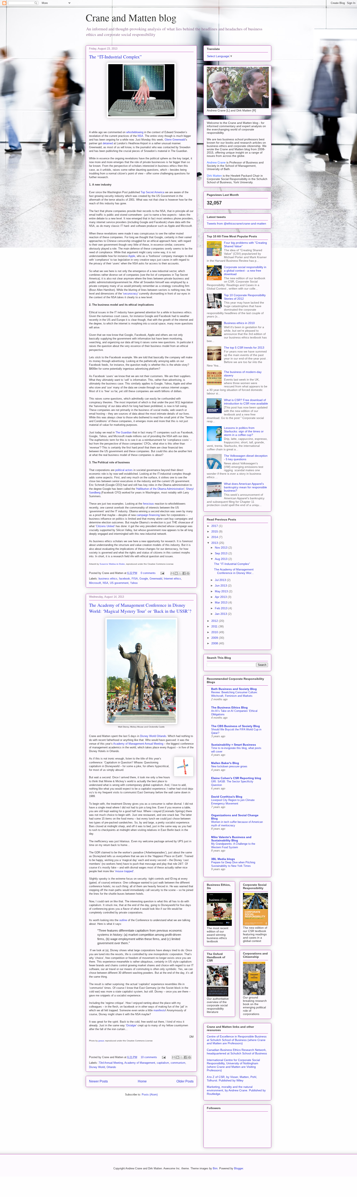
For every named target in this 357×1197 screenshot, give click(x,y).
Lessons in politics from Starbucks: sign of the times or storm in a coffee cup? (244, 431)
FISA (135, 578)
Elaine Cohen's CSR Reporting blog (236, 778)
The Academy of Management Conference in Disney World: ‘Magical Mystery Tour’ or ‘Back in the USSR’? (140, 608)
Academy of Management (139, 1062)
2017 (215, 526)
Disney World (97, 1067)
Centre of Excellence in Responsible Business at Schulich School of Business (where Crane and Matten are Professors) (237, 1040)
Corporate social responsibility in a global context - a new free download (245, 270)
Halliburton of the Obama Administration (160, 488)
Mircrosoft (95, 582)
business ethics (108, 578)
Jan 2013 (221, 613)
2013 (215, 542)
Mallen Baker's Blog (225, 763)
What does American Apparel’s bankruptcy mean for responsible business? (245, 487)
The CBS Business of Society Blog (235, 726)
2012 (215, 620)
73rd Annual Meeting (111, 1062)
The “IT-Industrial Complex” (115, 57)
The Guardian (123, 432)
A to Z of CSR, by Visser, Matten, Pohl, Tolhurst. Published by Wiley (232, 1078)
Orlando (111, 1067)
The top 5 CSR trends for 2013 (244, 347)
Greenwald (156, 578)
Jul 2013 (221, 580)
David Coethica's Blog (226, 796)
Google (143, 578)
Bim (215, 1168)
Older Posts (185, 1081)
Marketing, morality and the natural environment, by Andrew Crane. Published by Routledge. (236, 1090)
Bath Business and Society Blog (234, 689)
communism (178, 1062)
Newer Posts (98, 1081)
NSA (140, 135)
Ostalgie (131, 1025)
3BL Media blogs (223, 859)
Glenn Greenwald (175, 139)
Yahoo (134, 582)
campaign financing (148, 515)
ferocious (148, 503)
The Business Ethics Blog (229, 707)
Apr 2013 (221, 596)
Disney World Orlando (153, 736)
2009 (215, 637)
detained (108, 143)
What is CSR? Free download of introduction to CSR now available (246, 401)
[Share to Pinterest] (188, 573)
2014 (215, 537)
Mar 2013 (221, 602)
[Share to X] (180, 573)
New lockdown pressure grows (229, 766)
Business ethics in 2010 (239, 323)
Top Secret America (152, 192)
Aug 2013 (221, 559)
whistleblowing (134, 132)
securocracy (130, 293)
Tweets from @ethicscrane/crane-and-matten (236, 223)
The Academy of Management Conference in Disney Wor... (234, 571)
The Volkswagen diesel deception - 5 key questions (246, 457)
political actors (124, 470)
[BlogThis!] (176, 573)
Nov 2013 (221, 547)
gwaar (101, 1041)
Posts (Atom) (150, 1094)
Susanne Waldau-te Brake (112, 564)
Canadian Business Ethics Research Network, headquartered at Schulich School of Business (237, 1051)
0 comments (148, 573)
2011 (214, 626)
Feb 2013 (221, 608)
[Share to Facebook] (184, 573)
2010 (215, 632)
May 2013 (222, 591)
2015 (215, 531)
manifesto (159, 1010)
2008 (215, 643)
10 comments (149, 1057)
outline (123, 920)
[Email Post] (162, 573)
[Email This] (172, 573)
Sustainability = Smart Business (233, 744)
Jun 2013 (221, 585)
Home (142, 1081)
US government (119, 582)
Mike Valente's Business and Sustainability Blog (231, 838)
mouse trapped (124, 871)
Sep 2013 (221, 553)
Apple (131, 256)
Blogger (238, 1168)
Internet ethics (172, 578)
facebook (124, 578)
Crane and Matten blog (131, 17)
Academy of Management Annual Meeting (138, 743)
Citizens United (105, 526)
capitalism (163, 1062)
